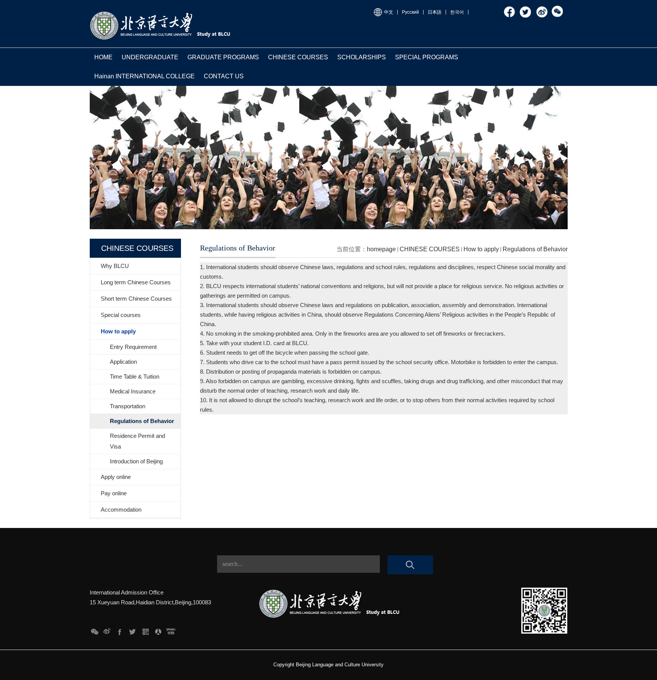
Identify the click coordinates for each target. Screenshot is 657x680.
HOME (103, 57)
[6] (107, 629)
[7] (94, 629)
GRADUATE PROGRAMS (223, 57)
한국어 (457, 12)
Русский (410, 12)
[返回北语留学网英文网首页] (161, 12)
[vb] (542, 8)
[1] (171, 629)
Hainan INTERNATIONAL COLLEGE (144, 76)
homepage (381, 249)
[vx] (558, 8)
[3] (145, 629)
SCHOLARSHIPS (361, 57)
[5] (120, 629)
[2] (158, 629)
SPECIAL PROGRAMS (426, 57)
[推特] (526, 8)
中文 (388, 12)
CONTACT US (224, 76)
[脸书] (510, 8)
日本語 (434, 12)
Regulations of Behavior (535, 249)
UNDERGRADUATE (150, 57)
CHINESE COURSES (298, 57)
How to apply (481, 249)
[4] (132, 629)
